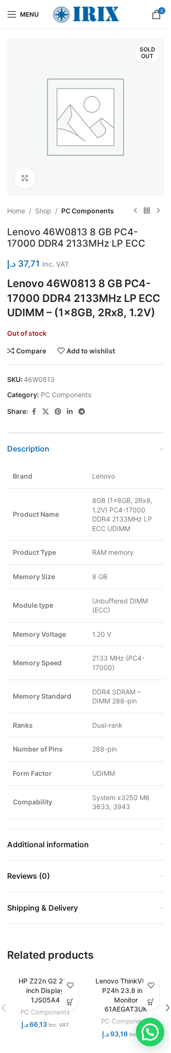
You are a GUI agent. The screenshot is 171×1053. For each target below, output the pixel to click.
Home (16, 211)
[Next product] (158, 211)
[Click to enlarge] (25, 178)
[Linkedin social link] (70, 411)
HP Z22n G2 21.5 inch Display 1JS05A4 (45, 990)
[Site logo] (85, 14)
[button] (150, 1032)
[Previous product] (135, 211)
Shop (43, 211)
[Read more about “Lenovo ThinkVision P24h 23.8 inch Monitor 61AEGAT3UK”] (150, 1001)
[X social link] (45, 411)
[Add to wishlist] (70, 985)
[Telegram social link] (82, 411)
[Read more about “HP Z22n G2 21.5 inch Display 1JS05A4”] (70, 1001)
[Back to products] (146, 211)
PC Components (87, 211)
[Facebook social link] (33, 411)
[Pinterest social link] (58, 411)
